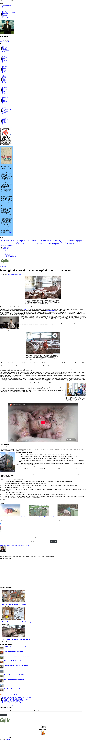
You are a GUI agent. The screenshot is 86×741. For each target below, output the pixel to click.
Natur (3, 100)
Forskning (4, 71)
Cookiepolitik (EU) (6, 9)
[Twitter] (43, 525)
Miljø (3, 98)
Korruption (4, 89)
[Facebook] (43, 523)
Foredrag (4, 11)
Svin (35, 243)
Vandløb (65, 243)
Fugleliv (4, 76)
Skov (3, 108)
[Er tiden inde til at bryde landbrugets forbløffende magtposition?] (42, 510)
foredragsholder (8, 39)
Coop (3, 56)
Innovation (4, 83)
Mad (3, 96)
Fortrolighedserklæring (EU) (8, 12)
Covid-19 (22, 240)
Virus (3, 124)
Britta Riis (2, 545)
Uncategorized (5, 119)
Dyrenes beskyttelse (9, 545)
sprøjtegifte (17, 244)
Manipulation (5, 97)
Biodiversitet (5, 51)
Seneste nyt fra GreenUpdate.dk (11, 695)
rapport (26, 309)
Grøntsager (5, 80)
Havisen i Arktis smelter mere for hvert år (11, 701)
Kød (3, 90)
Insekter (4, 85)
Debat (3, 10)
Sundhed (4, 112)
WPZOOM (8, 739)
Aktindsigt (4, 47)
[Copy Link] (43, 531)
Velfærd (70, 244)
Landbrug (4, 93)
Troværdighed (5, 117)
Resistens (4, 106)
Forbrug (4, 70)
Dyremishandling (33, 240)
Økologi (4, 103)
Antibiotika (4, 49)
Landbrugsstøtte (44, 242)
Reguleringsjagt (5, 104)
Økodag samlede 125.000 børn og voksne (11, 703)
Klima (3, 88)
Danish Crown (26, 240)
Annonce (4, 48)
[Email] (43, 527)
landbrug (9, 242)
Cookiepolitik (8, 254)
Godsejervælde (72, 240)
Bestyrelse (4, 6)
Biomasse (4, 54)
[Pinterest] (43, 526)
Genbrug (4, 77)
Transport (4, 116)
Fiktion (4, 68)
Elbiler (3, 61)
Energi (3, 62)
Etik (3, 64)
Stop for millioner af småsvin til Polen (14, 604)
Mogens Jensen (17, 545)
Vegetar (4, 122)
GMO (3, 79)
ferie (3, 67)
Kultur (3, 92)
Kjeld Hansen (5, 13)
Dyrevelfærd (5, 60)
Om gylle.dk (4, 15)
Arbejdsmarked (5, 50)
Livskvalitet (5, 95)
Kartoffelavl (5, 87)
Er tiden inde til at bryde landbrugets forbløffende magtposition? (41, 516)
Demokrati (4, 58)
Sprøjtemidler (24, 244)
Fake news (4, 66)
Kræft (3, 91)
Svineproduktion (6, 113)
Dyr (3, 59)
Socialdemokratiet (6, 109)
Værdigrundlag (5, 17)
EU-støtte (4, 65)
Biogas (3, 52)
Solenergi (4, 110)
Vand (3, 121)
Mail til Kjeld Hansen (4, 41)
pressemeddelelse (50, 310)
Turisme (4, 118)
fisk (52, 240)
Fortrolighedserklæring (10, 256)
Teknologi (4, 114)
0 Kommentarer (17, 274)
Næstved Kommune (6, 102)
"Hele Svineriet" (4, 240)
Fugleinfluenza (5, 75)
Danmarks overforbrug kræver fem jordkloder (12, 698)
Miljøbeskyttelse (64, 242)
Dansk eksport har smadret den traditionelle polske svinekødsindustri (24, 622)
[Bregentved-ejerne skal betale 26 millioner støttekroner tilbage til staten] (71, 510)
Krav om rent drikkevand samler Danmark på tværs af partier (15, 702)
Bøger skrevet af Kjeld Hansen (9, 7)
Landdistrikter (51, 241)
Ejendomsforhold (42, 240)
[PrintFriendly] (43, 530)
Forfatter (2, 40)
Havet (3, 81)
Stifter (3, 16)
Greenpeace (76, 240)
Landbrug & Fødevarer (19, 242)
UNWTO (4, 120)
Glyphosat (4, 78)
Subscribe (53, 541)
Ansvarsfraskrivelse (6, 5)
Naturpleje (4, 101)
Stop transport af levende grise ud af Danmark (16, 639)
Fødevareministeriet (63, 240)
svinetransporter (26, 545)
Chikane (4, 55)
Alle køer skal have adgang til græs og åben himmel (13, 705)
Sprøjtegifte (5, 111)
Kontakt (5, 252)
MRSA (3, 99)
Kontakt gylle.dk (6, 14)
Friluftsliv (4, 74)
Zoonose (4, 126)
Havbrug (81, 240)
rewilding (4, 107)
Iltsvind (4, 82)
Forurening (4, 72)
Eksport (48, 240)
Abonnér (3, 715)
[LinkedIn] (43, 524)
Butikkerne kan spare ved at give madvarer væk (13, 700)
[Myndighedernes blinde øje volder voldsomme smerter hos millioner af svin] (14, 510)
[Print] (43, 529)
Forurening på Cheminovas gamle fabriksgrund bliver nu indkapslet (17, 697)
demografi (4, 57)
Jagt (3, 86)
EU (50, 240)
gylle (79, 240)
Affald (3, 46)
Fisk (3, 69)
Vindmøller (4, 123)
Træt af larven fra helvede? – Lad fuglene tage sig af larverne (15, 699)
